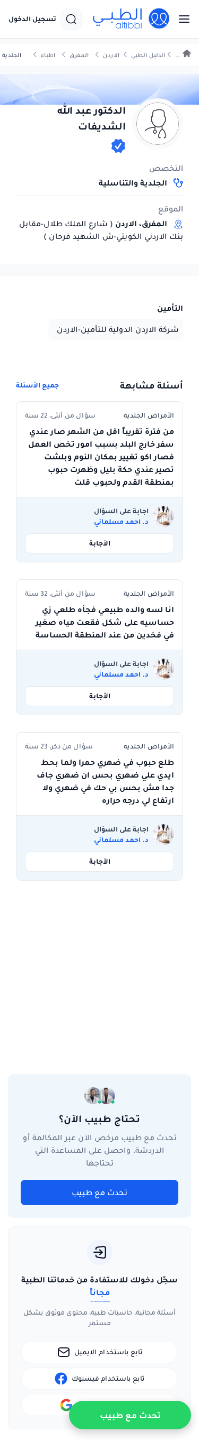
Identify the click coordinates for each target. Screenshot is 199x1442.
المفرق (79, 55)
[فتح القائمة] (181, 19)
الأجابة (99, 543)
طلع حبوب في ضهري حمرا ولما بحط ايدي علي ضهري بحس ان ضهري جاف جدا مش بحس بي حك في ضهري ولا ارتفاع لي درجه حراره (105, 781)
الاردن (111, 55)
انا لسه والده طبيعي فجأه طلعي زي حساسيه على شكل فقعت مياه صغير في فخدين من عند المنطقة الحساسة (105, 622)
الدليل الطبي (148, 55)
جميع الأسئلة (37, 385)
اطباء (48, 55)
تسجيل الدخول (32, 19)
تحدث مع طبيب (99, 1192)
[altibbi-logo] (131, 19)
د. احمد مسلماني (121, 521)
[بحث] (71, 19)
